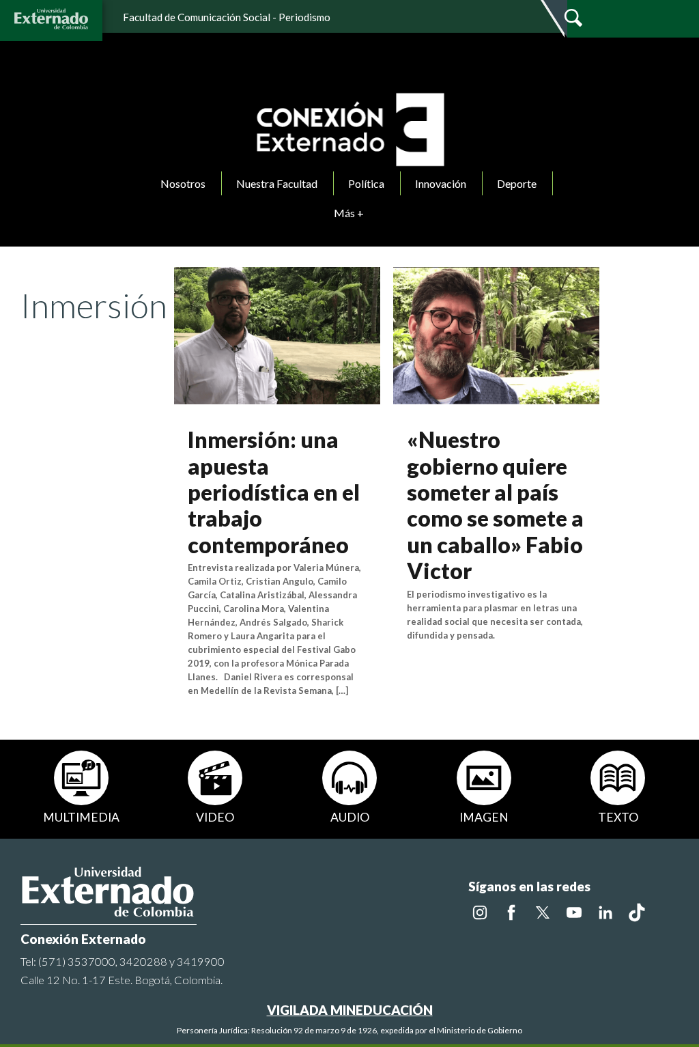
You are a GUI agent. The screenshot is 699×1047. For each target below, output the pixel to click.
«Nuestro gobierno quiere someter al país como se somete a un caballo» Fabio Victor (495, 505)
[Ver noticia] (277, 334)
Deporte (517, 183)
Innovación (440, 183)
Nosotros (182, 183)
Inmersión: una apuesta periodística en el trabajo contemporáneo (274, 492)
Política (366, 183)
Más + (349, 212)
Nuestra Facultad (276, 183)
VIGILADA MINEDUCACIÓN (350, 1010)
